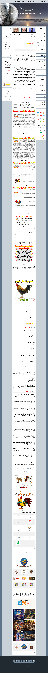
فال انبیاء (43, 57)
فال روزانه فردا (8, 99)
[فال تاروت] (29, 614)
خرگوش (30, 517)
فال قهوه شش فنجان (41, 67)
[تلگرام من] (31, 661)
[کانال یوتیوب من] (17, 661)
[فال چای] (29, 636)
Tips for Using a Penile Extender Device (8, 65)
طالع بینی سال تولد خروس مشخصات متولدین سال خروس (23, 34)
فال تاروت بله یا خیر (7, 53)
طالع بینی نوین (8, 93)
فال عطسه (9, 91)
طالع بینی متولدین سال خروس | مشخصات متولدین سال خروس (24, 13)
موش (18, 530)
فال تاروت (38, 1)
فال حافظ (41, 1)
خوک (29, 545)
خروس (30, 524)
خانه (44, 1)
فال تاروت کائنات (8, 34)
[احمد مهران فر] (32, 30)
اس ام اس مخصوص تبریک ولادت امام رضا (41, 40)
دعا (43, 87)
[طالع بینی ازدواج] (24, 561)
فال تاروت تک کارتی (7, 36)
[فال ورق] (18, 636)
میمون (18, 538)
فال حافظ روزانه (8, 78)
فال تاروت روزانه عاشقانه (7, 52)
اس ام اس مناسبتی (24, 1)
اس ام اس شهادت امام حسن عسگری (41, 45)
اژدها (29, 534)
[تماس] (24, 661)
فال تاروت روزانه (8, 31)
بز (18, 517)
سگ (29, 530)
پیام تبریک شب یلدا (7, 81)
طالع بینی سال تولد (41, 138)
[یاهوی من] (34, 661)
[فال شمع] (18, 625)
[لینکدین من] (14, 661)
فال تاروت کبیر (8, 33)
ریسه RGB (42, 104)
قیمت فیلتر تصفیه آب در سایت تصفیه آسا (7, 62)
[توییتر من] (21, 661)
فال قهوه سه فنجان (41, 65)
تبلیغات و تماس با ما (17, 1)
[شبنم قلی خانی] (16, 30)
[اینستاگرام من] (26, 661)
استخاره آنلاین (29, 1)
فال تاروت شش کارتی (7, 44)
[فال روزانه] (18, 614)
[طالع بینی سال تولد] (41, 132)
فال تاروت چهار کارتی (7, 40)
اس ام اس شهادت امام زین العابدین (41, 43)
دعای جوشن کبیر (42, 85)
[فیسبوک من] (29, 661)
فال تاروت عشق (8, 50)
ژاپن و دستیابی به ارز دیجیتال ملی (8, 68)
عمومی (30, 653)
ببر (18, 524)
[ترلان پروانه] (24, 30)
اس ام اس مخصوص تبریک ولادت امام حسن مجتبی (41, 34)
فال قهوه (43, 63)
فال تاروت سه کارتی (7, 38)
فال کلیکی (43, 93)
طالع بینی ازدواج (42, 79)
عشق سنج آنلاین (42, 98)
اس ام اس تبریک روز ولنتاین (42, 37)
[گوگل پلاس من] (19, 661)
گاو (29, 538)
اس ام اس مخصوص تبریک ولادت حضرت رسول (41, 31)
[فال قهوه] (29, 625)
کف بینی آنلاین (42, 73)
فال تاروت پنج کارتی (7, 42)
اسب (18, 534)
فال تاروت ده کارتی (7, 48)
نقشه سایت (20, 666)
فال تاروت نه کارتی (7, 46)
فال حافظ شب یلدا (8, 79)
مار (18, 545)
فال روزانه (34, 1)
